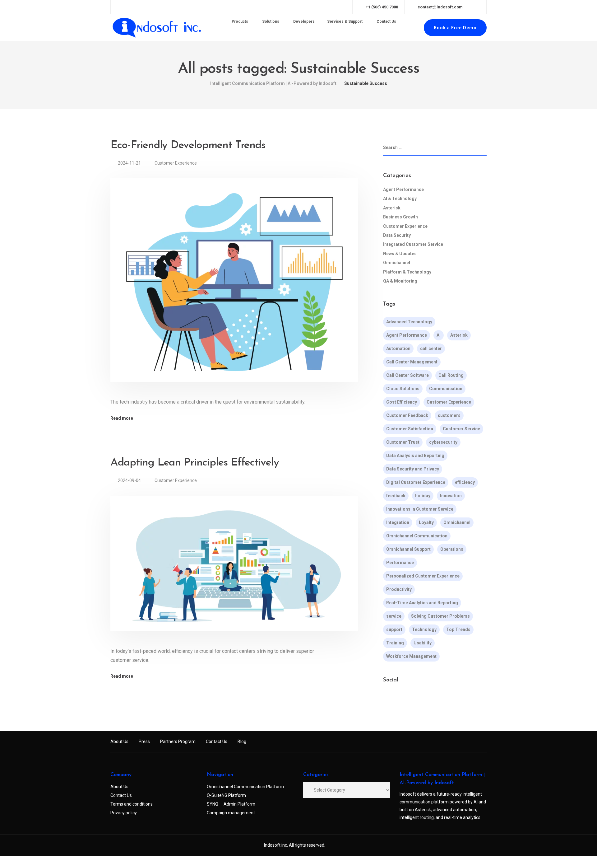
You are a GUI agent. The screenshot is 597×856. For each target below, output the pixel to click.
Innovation (451, 495)
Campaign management (231, 812)
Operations (451, 549)
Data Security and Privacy (412, 468)
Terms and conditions (131, 804)
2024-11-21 (130, 163)
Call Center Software (407, 375)
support (394, 629)
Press (144, 741)
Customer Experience (176, 163)
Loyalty (426, 522)
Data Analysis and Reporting (415, 455)
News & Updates (400, 253)
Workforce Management (411, 656)
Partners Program (178, 741)
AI (439, 335)
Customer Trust (402, 442)
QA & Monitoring (400, 280)
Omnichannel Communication (416, 535)
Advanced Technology (409, 321)
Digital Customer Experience (415, 482)
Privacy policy (123, 812)
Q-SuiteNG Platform (226, 795)
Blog (242, 741)
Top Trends (458, 629)
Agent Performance (403, 189)
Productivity (399, 589)
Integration (397, 522)
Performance (400, 562)
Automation (398, 348)
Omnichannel (396, 262)
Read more (121, 418)
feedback (395, 495)
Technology (424, 629)
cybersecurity (443, 442)
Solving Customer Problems (440, 616)
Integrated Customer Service (413, 244)
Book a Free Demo (455, 27)
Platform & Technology (407, 271)
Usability (423, 642)
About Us (119, 741)
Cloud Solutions (402, 388)
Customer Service (461, 428)
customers (449, 415)
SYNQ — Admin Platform (231, 804)
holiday (422, 495)
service (393, 616)
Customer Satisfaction (409, 428)
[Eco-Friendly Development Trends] (234, 287)
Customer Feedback (407, 415)
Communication (445, 388)
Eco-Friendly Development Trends (187, 145)
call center (431, 348)
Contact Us (216, 741)
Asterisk (391, 207)
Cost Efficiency (401, 402)
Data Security (397, 235)
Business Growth (400, 216)
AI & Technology (400, 198)
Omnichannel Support (408, 549)
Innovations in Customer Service (419, 509)
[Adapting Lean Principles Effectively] (234, 570)
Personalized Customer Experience (423, 575)
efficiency (465, 482)
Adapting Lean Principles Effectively (194, 462)
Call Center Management (411, 361)
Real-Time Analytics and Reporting (422, 602)
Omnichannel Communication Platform (245, 786)
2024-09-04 (130, 480)
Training (395, 642)
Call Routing (451, 375)
